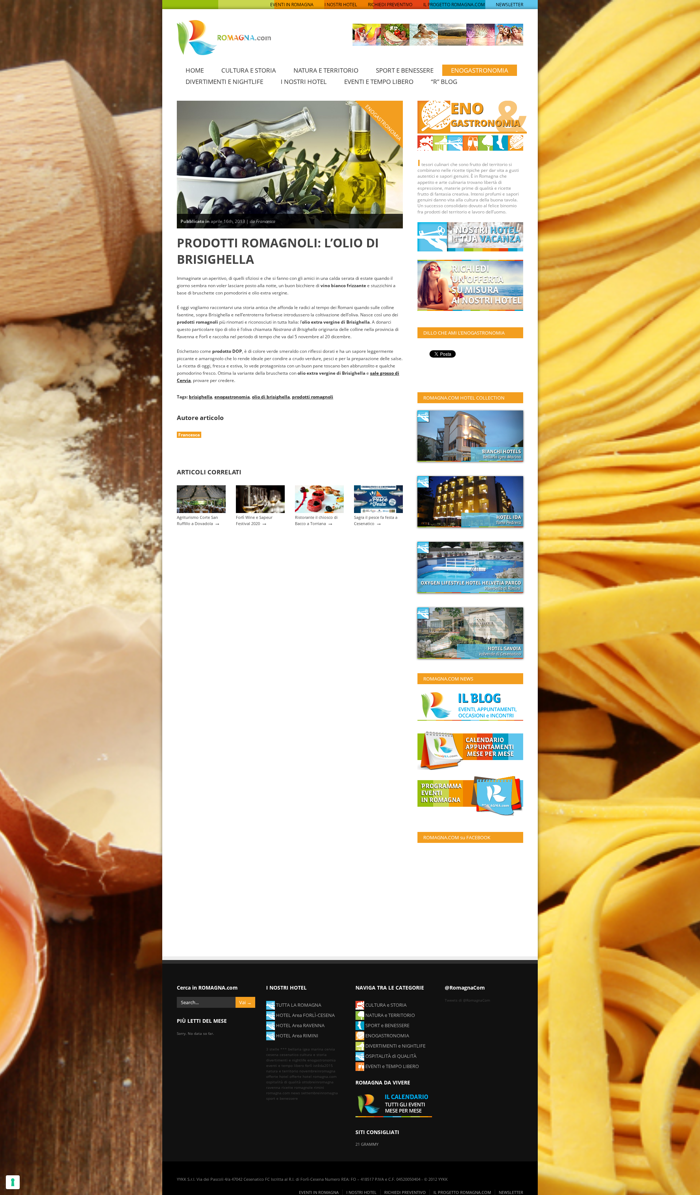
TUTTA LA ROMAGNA (298, 1005)
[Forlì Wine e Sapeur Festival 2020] (260, 511)
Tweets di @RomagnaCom (467, 1000)
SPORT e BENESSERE (386, 1025)
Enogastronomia (383, 122)
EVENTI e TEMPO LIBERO (391, 1066)
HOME (195, 70)
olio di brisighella (271, 397)
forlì (308, 1065)
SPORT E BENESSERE (404, 70)
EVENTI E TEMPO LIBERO (378, 81)
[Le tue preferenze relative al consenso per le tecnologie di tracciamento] (13, 1182)
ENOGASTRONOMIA (479, 70)
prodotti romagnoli (312, 397)
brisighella (200, 397)
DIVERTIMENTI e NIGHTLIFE (394, 1045)
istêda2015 (323, 1065)
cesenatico (289, 1054)
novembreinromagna (317, 1070)
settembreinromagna (319, 1092)
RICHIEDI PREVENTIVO (390, 4)
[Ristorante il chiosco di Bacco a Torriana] (319, 511)
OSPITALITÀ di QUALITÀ (390, 1056)
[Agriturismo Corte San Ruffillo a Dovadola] (201, 511)
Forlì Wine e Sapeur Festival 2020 (254, 520)
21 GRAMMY (366, 1144)
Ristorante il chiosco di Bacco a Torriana (316, 520)
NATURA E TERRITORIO (325, 70)
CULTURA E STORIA (248, 70)
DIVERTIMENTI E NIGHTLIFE (224, 81)
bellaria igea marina (305, 1049)
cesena (272, 1054)
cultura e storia (313, 1054)
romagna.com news (283, 1092)
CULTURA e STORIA (385, 1005)
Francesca (189, 435)
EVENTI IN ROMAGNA (292, 4)
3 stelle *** (276, 1049)
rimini (319, 1087)
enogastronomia (232, 397)
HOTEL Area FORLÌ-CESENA (305, 1015)
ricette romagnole (297, 1087)
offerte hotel (277, 1076)
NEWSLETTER (509, 4)
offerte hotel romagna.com (313, 1076)
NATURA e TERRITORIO (389, 1015)
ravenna (273, 1087)
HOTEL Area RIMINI (296, 1035)
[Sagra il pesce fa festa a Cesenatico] (378, 511)
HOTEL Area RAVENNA (299, 1025)
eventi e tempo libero (285, 1065)
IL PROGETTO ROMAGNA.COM (454, 4)
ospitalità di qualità (283, 1081)
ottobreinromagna (318, 1081)
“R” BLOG (444, 81)
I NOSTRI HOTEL (340, 4)
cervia (329, 1049)
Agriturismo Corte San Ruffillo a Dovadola (197, 520)
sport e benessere (282, 1098)
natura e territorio (282, 1070)
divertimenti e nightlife (286, 1060)
